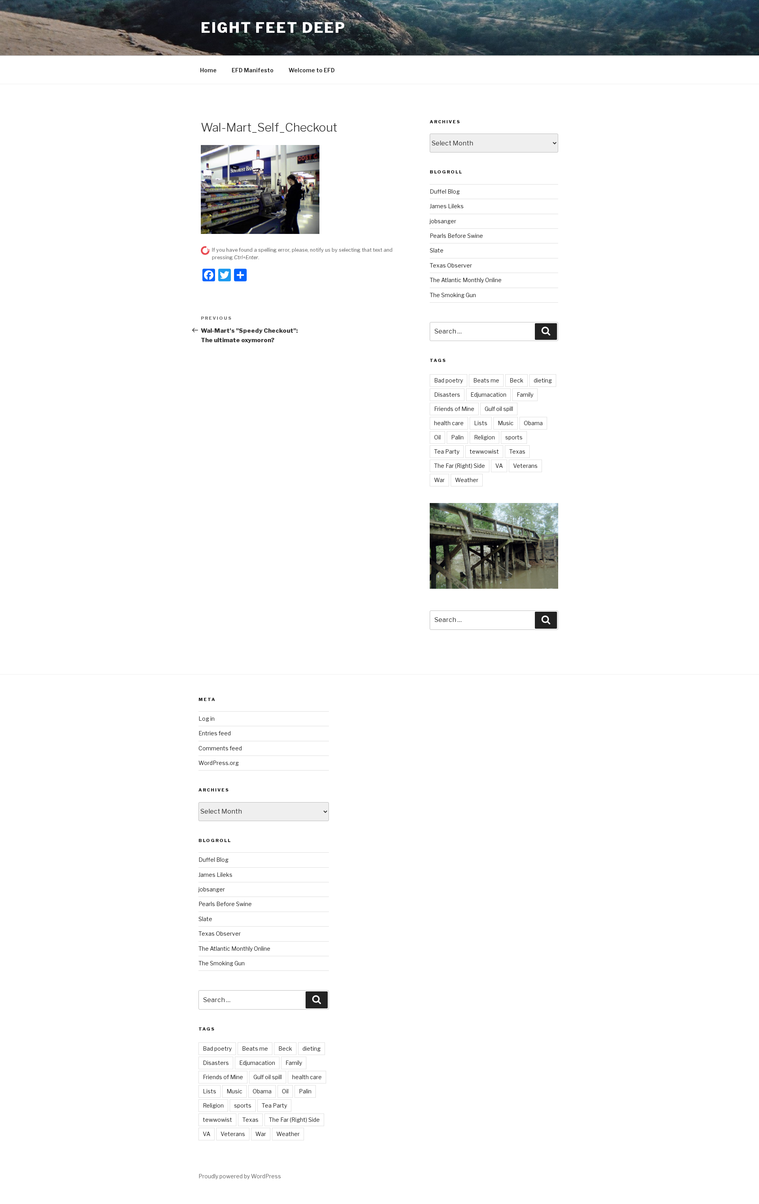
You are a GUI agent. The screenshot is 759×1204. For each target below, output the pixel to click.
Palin (457, 437)
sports (514, 437)
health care (449, 423)
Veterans (525, 465)
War (439, 480)
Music (506, 423)
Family (525, 394)
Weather (466, 480)
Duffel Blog (445, 191)
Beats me (486, 380)
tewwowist (484, 451)
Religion (484, 437)
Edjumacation (488, 394)
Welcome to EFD (312, 70)
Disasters (447, 394)
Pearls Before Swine (456, 235)
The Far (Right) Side (459, 465)
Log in (206, 718)
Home (208, 70)
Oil (437, 437)
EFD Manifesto (253, 70)
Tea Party (446, 451)
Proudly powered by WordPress (239, 1176)
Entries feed (214, 733)
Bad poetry (448, 380)
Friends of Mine (454, 408)
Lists (480, 423)
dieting (543, 380)
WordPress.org (218, 762)
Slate (437, 250)
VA (499, 465)
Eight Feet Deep (273, 27)
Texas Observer (451, 265)
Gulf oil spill (499, 408)
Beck (516, 380)
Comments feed (220, 748)
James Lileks (447, 206)
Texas (517, 451)
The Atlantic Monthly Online (466, 280)
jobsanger (443, 221)
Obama (533, 423)
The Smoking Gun (453, 295)
